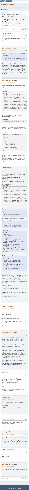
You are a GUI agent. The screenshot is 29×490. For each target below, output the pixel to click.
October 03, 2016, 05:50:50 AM (8, 419)
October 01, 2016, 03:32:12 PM (8, 308)
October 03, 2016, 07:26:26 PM (8, 466)
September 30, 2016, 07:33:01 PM (8, 50)
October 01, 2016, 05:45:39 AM (9, 169)
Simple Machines (18, 488)
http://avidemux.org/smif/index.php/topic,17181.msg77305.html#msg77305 (14, 363)
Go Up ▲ (19, 487)
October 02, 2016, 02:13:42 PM (8, 375)
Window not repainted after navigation (13, 351)
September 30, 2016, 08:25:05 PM (8, 82)
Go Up (2, 478)
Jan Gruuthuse (6, 33)
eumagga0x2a (18, 14)
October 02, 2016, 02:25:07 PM (9, 399)
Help (9, 487)
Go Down (3, 29)
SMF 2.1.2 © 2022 (11, 488)
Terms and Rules (14, 487)
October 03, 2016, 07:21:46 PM (8, 451)
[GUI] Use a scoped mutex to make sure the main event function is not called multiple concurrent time (14, 129)
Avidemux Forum (7, 5)
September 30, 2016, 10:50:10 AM (8, 35)
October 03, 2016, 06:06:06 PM (8, 434)
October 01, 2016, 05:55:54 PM (8, 334)
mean (4, 306)
